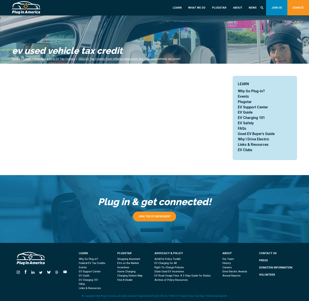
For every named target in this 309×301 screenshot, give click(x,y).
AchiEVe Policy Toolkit (167, 259)
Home (16, 59)
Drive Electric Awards (234, 271)
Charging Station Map (130, 275)
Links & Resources (253, 144)
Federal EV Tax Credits (92, 263)
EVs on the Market (128, 263)
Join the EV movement (154, 216)
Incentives (123, 267)
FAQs (242, 128)
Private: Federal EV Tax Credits (54, 59)
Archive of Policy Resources (171, 280)
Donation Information (275, 267)
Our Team (228, 259)
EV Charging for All (165, 263)
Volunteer (267, 274)
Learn (177, 7)
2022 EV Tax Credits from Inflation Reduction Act (110, 59)
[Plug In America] (37, 7)
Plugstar (245, 102)
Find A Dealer (125, 280)
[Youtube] (64, 271)
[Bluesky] (49, 271)
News (253, 7)
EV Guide (245, 112)
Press (263, 260)
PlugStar (219, 7)
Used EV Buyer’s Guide (256, 134)
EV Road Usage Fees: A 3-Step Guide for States (182, 275)
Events (243, 96)
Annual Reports (231, 275)
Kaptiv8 (223, 296)
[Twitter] (41, 271)
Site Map (200, 296)
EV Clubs (245, 150)
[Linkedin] (33, 271)
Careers (227, 267)
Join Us (276, 7)
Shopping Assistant (128, 259)
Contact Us (268, 253)
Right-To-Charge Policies (169, 267)
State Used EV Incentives (169, 271)
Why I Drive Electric (253, 139)
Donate (298, 7)
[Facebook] (25, 271)
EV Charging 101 (251, 118)
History (226, 263)
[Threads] (57, 271)
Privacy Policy (186, 296)
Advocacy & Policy (168, 253)
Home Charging (126, 271)
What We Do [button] (196, 7)
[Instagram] (19, 271)
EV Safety (246, 123)
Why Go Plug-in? (251, 91)
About (237, 7)
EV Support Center (253, 107)
